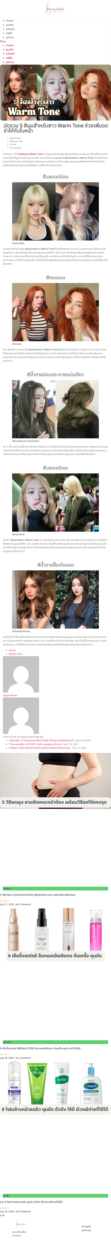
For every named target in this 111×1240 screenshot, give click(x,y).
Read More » (5, 901)
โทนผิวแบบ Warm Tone (30, 154)
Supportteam (10, 695)
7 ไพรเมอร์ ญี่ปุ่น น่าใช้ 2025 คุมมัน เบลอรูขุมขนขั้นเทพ (35, 744)
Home (10, 21)
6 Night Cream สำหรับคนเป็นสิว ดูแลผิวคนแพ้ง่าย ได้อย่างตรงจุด (39, 748)
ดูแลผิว (10, 25)
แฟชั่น (9, 33)
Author (12, 650)
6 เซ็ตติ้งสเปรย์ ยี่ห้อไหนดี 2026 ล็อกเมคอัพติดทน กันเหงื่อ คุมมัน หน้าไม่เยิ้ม (40, 1048)
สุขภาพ (10, 37)
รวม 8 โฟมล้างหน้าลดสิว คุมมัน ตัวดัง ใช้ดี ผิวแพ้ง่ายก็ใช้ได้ (31, 1202)
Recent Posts (16, 654)
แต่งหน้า (10, 29)
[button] (55, 42)
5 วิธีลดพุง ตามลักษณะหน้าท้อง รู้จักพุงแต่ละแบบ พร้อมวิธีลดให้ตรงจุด (38, 895)
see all (39, 737)
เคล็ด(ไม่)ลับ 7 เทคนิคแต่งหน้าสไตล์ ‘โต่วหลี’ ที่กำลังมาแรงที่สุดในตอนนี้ (41, 740)
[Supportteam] (21, 692)
